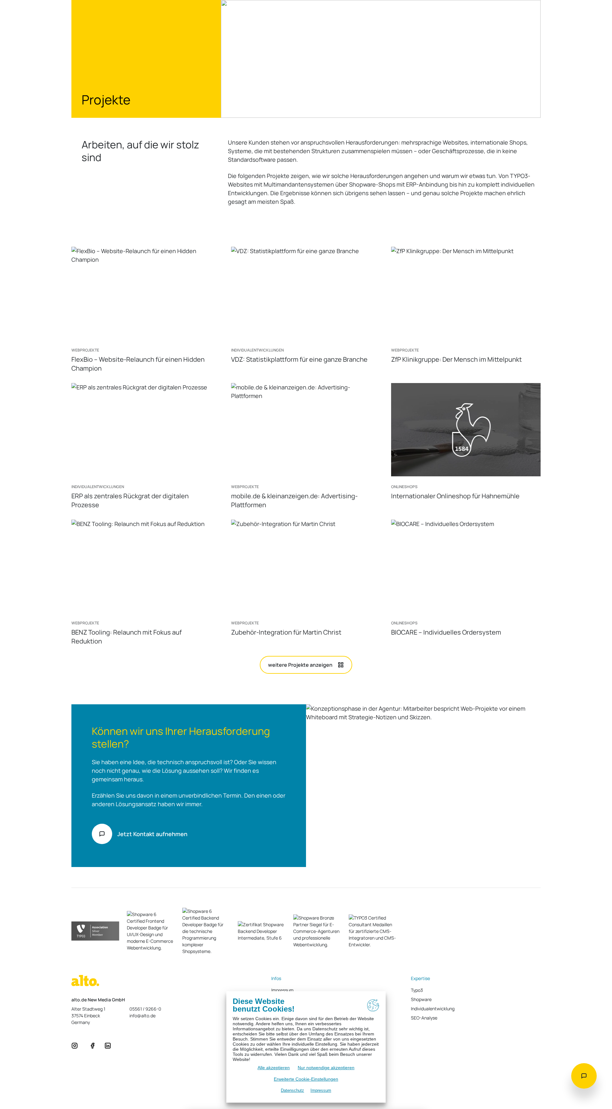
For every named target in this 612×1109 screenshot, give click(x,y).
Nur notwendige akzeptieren (326, 1067)
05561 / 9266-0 (145, 1009)
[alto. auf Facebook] (92, 1045)
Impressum (320, 1090)
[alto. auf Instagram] (74, 1045)
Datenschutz (292, 1090)
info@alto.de (142, 1016)
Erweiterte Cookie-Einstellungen (306, 1079)
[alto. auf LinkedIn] (107, 1045)
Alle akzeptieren (274, 1067)
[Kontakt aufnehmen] (584, 1076)
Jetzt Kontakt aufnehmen (152, 834)
